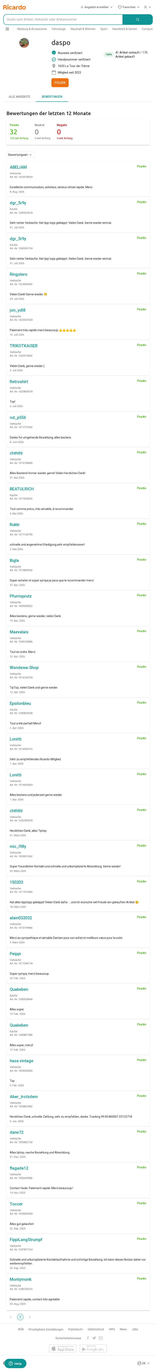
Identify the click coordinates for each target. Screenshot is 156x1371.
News (123, 1329)
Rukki (15, 524)
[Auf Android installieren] (93, 1348)
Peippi (15, 953)
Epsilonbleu (20, 703)
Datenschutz (96, 1329)
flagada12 (19, 1168)
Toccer (16, 1204)
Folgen (60, 82)
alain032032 (21, 917)
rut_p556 (18, 417)
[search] (138, 19)
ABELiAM (18, 167)
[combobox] (63, 19)
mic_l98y (18, 846)
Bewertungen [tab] (52, 96)
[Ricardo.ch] (14, 7)
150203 (16, 882)
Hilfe (112, 1329)
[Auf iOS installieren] (62, 1348)
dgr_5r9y (18, 202)
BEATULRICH (22, 489)
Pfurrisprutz (21, 596)
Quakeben (19, 989)
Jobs (135, 1329)
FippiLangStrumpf (26, 1239)
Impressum (75, 1329)
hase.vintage (21, 1060)
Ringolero (18, 274)
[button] (97, 7)
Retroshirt (19, 381)
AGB (21, 1329)
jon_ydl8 (17, 310)
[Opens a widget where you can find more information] (15, 1364)
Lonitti (16, 739)
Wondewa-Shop (24, 667)
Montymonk (20, 1279)
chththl (16, 453)
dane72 (16, 1132)
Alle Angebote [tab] (19, 96)
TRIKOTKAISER (24, 345)
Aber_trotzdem (24, 1096)
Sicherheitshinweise (68, 1338)
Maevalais (19, 631)
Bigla (14, 560)
